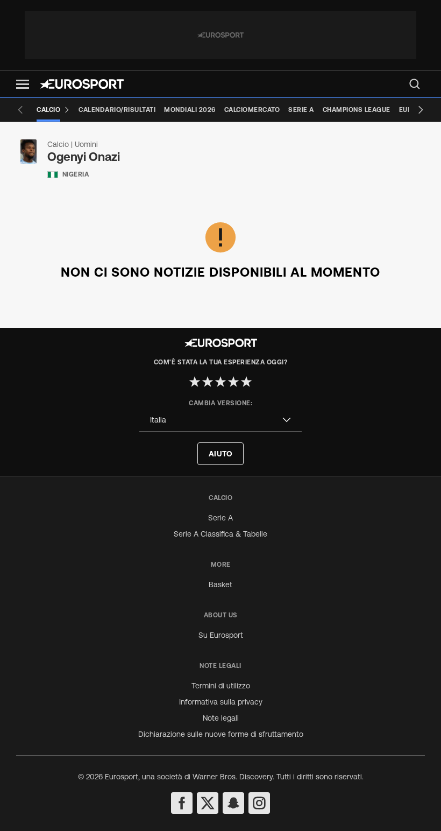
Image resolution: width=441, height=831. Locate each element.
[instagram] (259, 803)
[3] (220, 381)
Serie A (220, 517)
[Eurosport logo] (82, 84)
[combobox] (220, 420)
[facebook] (182, 803)
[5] (246, 381)
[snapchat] (233, 803)
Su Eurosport (220, 635)
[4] (233, 381)
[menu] (414, 84)
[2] (207, 381)
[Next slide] (420, 109)
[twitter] (207, 803)
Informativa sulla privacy (220, 702)
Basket (220, 584)
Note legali (221, 718)
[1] (194, 381)
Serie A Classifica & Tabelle (220, 534)
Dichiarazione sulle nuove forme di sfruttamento (220, 734)
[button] (22, 84)
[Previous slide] (20, 109)
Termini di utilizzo (220, 685)
